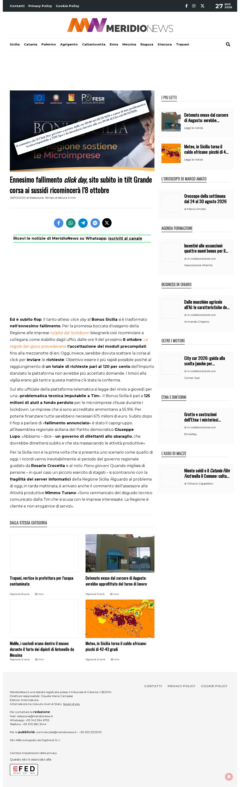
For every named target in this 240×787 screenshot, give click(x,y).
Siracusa (165, 44)
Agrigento (69, 44)
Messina (129, 44)
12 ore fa (25, 659)
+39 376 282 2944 (34, 724)
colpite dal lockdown (70, 333)
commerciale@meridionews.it (56, 732)
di (185, 209)
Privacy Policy (40, 6)
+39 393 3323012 (90, 732)
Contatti (17, 6)
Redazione (37, 197)
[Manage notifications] (229, 776)
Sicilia (15, 44)
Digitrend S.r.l (50, 740)
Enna (114, 44)
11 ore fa (101, 594)
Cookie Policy (67, 6)
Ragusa (146, 44)
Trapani (182, 44)
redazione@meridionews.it (35, 716)
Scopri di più (71, 704)
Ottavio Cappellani (200, 483)
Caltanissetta (93, 44)
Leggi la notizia (193, 128)
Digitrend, (15, 594)
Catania (30, 44)
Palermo (48, 44)
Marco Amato (196, 209)
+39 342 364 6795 (37, 720)
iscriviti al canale (125, 238)
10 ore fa (25, 594)
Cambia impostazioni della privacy (33, 753)
